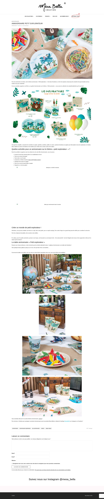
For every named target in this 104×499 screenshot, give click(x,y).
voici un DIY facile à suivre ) (35, 159)
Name (13, 453)
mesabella (67, 421)
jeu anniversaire (35, 428)
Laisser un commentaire (23, 25)
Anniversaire (15, 21)
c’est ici (40, 418)
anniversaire (15, 428)
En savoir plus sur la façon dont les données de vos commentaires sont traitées (52, 469)
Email (13, 456)
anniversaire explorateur (25, 428)
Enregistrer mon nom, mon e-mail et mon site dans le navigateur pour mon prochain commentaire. (36, 463)
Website (14, 460)
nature (42, 428)
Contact (13, 495)
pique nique (48, 428)
